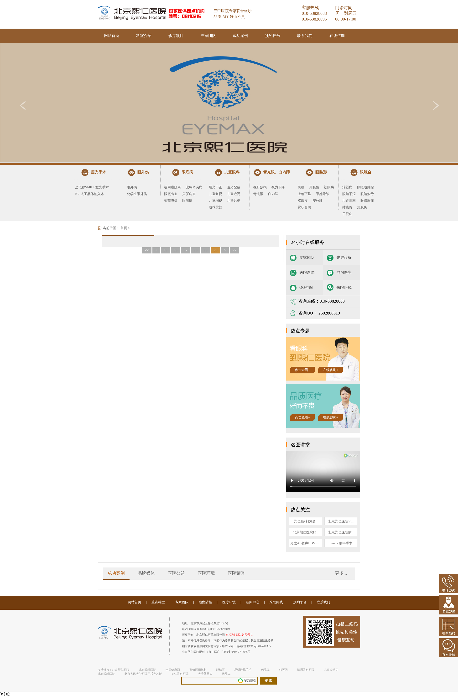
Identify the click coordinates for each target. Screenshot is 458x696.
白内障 (273, 194)
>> (234, 250)
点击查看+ (302, 370)
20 (215, 250)
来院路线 (344, 287)
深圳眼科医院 (305, 669)
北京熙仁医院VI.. (341, 521)
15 (165, 250)
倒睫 (301, 187)
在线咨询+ (330, 370)
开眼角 (314, 187)
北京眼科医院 (147, 669)
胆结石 (220, 669)
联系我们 (304, 36)
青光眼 (258, 194)
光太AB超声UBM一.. (305, 543)
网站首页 (111, 36)
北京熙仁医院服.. (305, 532)
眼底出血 (170, 194)
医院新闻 (307, 272)
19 (205, 250)
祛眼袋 (329, 187)
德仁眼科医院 (179, 673)
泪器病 (347, 187)
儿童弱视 (215, 200)
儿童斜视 (215, 194)
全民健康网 (173, 669)
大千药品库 (205, 673)
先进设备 (344, 257)
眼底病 (187, 200)
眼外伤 (132, 187)
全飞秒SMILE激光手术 (92, 187)
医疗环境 (229, 602)
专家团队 (208, 36)
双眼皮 (303, 200)
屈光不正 (215, 187)
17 (185, 250)
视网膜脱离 (172, 187)
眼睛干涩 (349, 194)
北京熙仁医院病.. (341, 532)
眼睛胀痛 (367, 200)
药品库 (265, 669)
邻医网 (283, 669)
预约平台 (300, 602)
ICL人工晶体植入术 (89, 194)
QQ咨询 (306, 287)
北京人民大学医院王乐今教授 (143, 673)
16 (175, 250)
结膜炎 (347, 207)
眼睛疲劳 (367, 194)
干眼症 (347, 214)
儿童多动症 (331, 669)
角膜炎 (362, 207)
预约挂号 (272, 36)
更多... (341, 573)
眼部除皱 (322, 194)
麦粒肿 (317, 200)
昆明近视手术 (242, 669)
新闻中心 (252, 602)
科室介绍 (143, 36)
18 (195, 250)
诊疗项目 (176, 36)
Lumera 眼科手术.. (341, 543)
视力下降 (278, 187)
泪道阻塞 (349, 200)
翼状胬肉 (304, 207)
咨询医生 (344, 272)
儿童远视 (233, 200)
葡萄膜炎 (170, 200)
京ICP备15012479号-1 (239, 634)
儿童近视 (233, 194)
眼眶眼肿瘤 (365, 187)
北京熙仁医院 (120, 669)
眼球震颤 (215, 207)
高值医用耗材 (198, 669)
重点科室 (158, 602)
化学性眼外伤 (137, 194)
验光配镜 (233, 187)
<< (147, 250)
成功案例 (240, 36)
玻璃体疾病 (194, 187)
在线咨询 (337, 36)
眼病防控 (205, 602)
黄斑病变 (189, 194)
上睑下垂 (304, 194)
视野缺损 (260, 187)
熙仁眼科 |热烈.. (305, 521)
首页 (123, 228)
